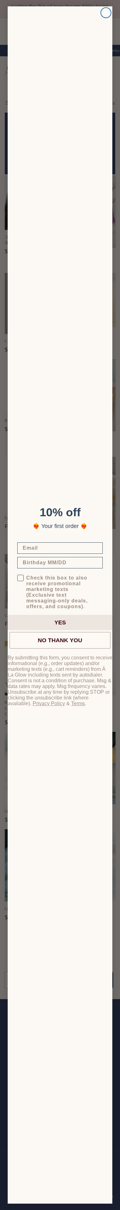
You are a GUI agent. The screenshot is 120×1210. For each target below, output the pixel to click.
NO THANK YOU (60, 640)
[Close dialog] (106, 13)
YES (60, 622)
